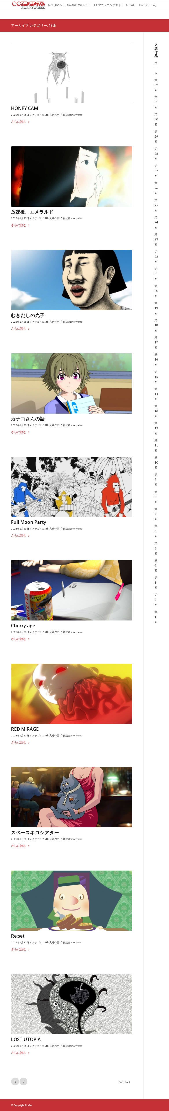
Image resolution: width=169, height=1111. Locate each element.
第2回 (155, 599)
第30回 (156, 119)
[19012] (71, 590)
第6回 (155, 531)
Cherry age (23, 625)
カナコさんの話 (28, 419)
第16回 (156, 359)
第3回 (155, 582)
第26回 (156, 188)
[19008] (71, 1004)
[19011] (71, 694)
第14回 (156, 394)
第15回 (156, 377)
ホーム (155, 68)
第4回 (155, 565)
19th (46, 114)
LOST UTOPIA (26, 1039)
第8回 (155, 497)
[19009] (71, 901)
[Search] (154, 5)
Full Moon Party (28, 522)
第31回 (156, 102)
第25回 (156, 205)
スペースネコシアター (35, 832)
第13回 (156, 411)
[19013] (71, 487)
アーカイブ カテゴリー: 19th (33, 25)
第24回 (156, 222)
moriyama (76, 114)
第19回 (156, 308)
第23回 (156, 239)
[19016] (71, 73)
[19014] (71, 383)
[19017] (71, 176)
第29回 (156, 136)
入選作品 (54, 114)
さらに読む (18, 121)
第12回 (156, 428)
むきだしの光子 (27, 315)
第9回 (155, 479)
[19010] (71, 797)
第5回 (155, 548)
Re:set (18, 936)
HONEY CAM (24, 108)
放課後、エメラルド (32, 212)
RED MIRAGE (25, 729)
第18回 (156, 325)
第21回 (156, 274)
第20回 (156, 291)
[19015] (71, 280)
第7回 (155, 514)
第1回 (155, 617)
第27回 (156, 171)
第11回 (156, 445)
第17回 (156, 342)
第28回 (156, 153)
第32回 (156, 85)
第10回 (156, 462)
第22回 (156, 256)
